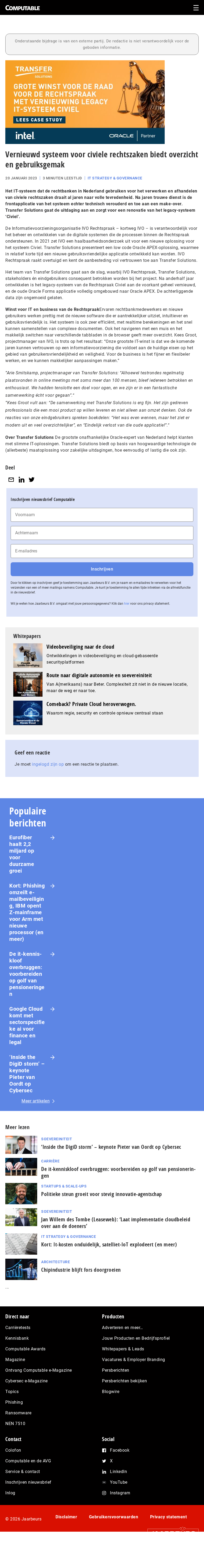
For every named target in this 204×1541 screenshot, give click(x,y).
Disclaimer (66, 1516)
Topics (12, 1391)
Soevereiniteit (56, 1139)
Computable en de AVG (28, 1460)
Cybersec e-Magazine (26, 1380)
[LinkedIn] (21, 479)
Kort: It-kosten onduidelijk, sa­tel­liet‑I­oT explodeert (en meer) (109, 1244)
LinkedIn (118, 1471)
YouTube (119, 1482)
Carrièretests (18, 1327)
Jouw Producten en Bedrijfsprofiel (136, 1338)
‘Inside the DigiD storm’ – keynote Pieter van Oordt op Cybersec (27, 1074)
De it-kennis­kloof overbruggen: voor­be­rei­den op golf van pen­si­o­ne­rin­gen (118, 1172)
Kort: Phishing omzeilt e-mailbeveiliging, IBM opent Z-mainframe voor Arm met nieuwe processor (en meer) (27, 912)
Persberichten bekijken (124, 1380)
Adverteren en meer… (122, 1327)
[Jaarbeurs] (170, 1533)
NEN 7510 (15, 1423)
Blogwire (110, 1391)
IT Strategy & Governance (115, 178)
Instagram (120, 1492)
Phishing (14, 1402)
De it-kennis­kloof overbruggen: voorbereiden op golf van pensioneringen (27, 974)
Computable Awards (25, 1348)
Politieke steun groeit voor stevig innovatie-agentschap (101, 1194)
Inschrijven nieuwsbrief (28, 1482)
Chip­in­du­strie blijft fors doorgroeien (81, 1269)
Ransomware (18, 1412)
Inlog (10, 1492)
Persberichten (115, 1370)
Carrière (50, 1161)
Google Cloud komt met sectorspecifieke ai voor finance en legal (27, 1025)
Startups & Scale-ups (64, 1186)
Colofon (13, 1450)
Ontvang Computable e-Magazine (38, 1370)
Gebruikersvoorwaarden (113, 1516)
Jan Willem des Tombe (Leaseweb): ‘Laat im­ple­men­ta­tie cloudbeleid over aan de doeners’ (115, 1223)
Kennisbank (17, 1338)
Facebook (119, 1450)
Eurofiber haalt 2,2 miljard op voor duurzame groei (21, 854)
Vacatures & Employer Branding (133, 1359)
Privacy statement (168, 1516)
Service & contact (22, 1471)
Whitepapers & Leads (123, 1348)
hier (126, 603)
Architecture (55, 1262)
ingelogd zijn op (48, 764)
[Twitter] (31, 479)
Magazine (15, 1359)
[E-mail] (11, 479)
